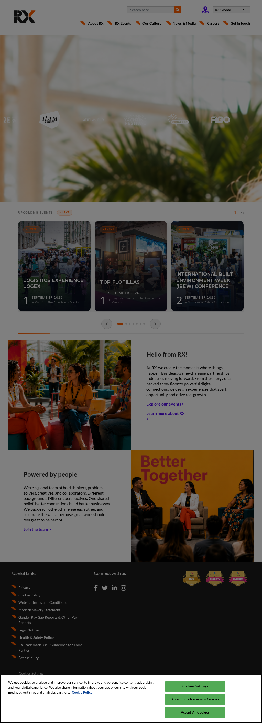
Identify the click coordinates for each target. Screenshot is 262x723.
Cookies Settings (195, 686)
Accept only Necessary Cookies (195, 699)
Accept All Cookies (195, 712)
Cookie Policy (82, 692)
